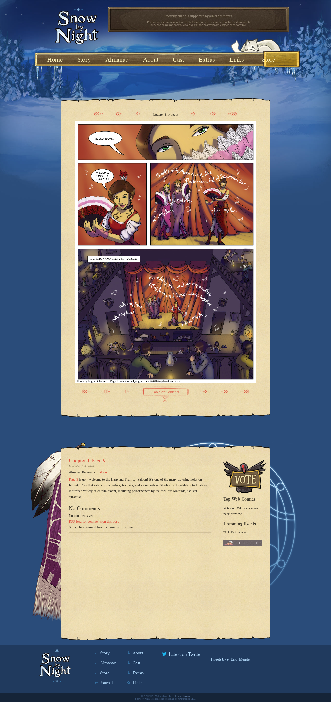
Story (84, 59)
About (150, 59)
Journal (106, 682)
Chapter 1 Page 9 (87, 460)
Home (55, 59)
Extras (207, 59)
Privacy (186, 696)
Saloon (102, 472)
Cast (178, 59)
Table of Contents (165, 392)
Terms (178, 696)
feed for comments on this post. (94, 521)
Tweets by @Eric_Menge (230, 659)
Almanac (116, 59)
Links (236, 59)
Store (268, 59)
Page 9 (74, 479)
